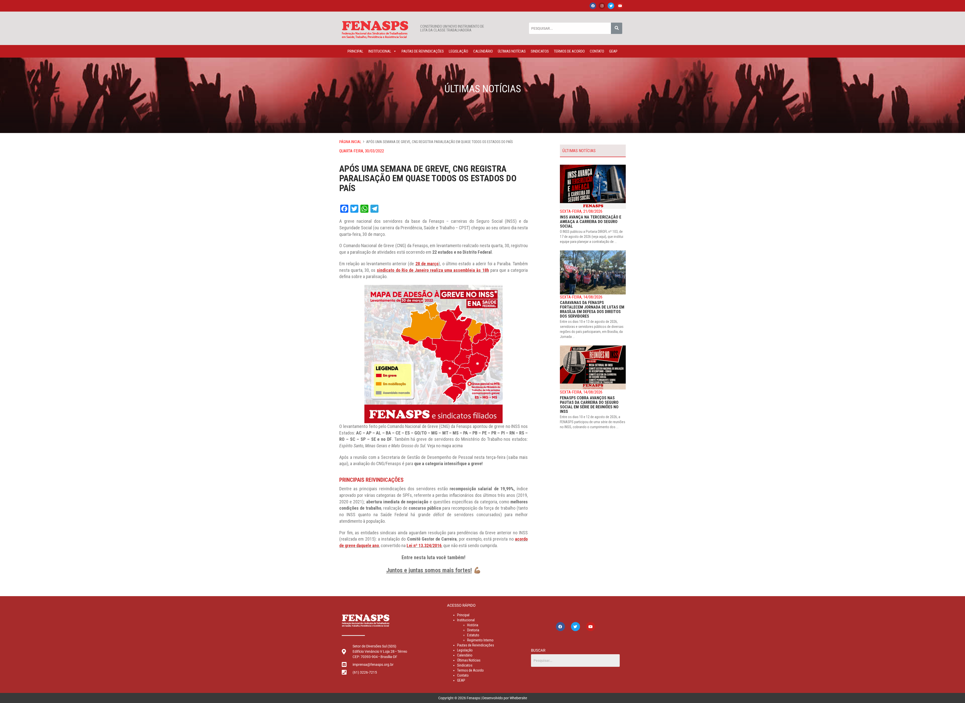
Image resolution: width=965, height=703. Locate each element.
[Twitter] (611, 6)
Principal (355, 51)
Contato (597, 51)
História (472, 625)
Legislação (458, 51)
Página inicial (350, 142)
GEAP (613, 51)
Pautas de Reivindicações (423, 51)
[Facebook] (593, 6)
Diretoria (473, 630)
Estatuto (473, 635)
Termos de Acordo (569, 51)
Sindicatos (540, 51)
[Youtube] (620, 6)
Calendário (483, 51)
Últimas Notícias (512, 51)
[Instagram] (602, 6)
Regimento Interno (480, 640)
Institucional (379, 51)
